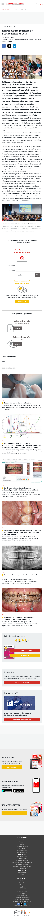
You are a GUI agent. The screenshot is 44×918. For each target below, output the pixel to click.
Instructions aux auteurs (22, 899)
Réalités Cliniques (22, 858)
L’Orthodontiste (22, 868)
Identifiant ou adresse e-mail (11, 266)
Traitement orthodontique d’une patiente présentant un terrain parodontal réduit (18, 618)
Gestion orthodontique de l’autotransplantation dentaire (20, 576)
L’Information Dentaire (22, 856)
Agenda (22, 881)
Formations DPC (22, 852)
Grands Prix (22, 883)
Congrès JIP (22, 887)
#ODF (3, 362)
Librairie (22, 877)
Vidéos (22, 844)
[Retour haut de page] (40, 913)
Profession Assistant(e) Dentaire (22, 866)
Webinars (22, 885)
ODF (15, 26)
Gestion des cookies (22, 906)
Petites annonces (22, 850)
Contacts (22, 893)
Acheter (17, 344)
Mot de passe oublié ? (20, 274)
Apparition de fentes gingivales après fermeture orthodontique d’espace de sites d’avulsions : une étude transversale (21, 532)
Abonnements (22, 872)
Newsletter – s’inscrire (22, 846)
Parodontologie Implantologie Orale (22, 862)
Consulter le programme (22, 720)
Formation (8, 26)
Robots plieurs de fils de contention (17, 403)
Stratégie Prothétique (22, 860)
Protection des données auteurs (22, 901)
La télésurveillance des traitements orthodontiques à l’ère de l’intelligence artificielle (20, 489)
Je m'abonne (11, 767)
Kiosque (22, 875)
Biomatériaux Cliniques (22, 864)
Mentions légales (22, 895)
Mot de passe (12, 270)
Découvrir (14, 813)
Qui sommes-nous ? (22, 891)
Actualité (22, 840)
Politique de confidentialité (22, 897)
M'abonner (22, 302)
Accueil (3, 26)
